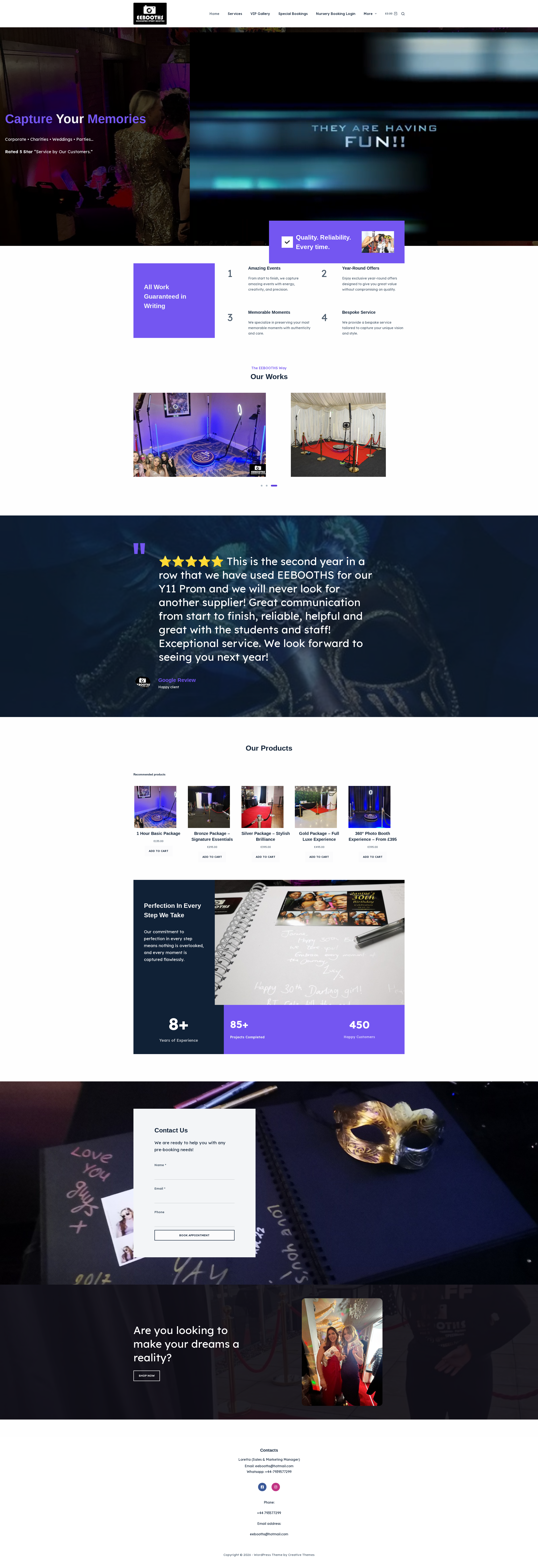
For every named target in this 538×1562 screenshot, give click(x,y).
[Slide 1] (261, 485)
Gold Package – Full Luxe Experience (319, 836)
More (368, 14)
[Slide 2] (266, 485)
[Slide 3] (274, 485)
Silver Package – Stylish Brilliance (265, 836)
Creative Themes (301, 1555)
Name (160, 1165)
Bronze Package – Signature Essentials (212, 836)
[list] (269, 435)
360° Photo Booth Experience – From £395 (373, 836)
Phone (159, 1212)
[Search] (403, 13)
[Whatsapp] (11, 1551)
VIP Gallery (260, 14)
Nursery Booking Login (335, 14)
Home (214, 14)
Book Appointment (194, 1235)
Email (159, 1188)
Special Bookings (293, 14)
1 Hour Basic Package (158, 833)
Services (235, 14)
